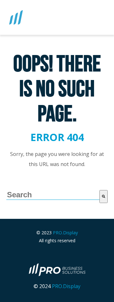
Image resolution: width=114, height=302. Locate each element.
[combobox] (52, 195)
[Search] (103, 196)
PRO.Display (65, 233)
